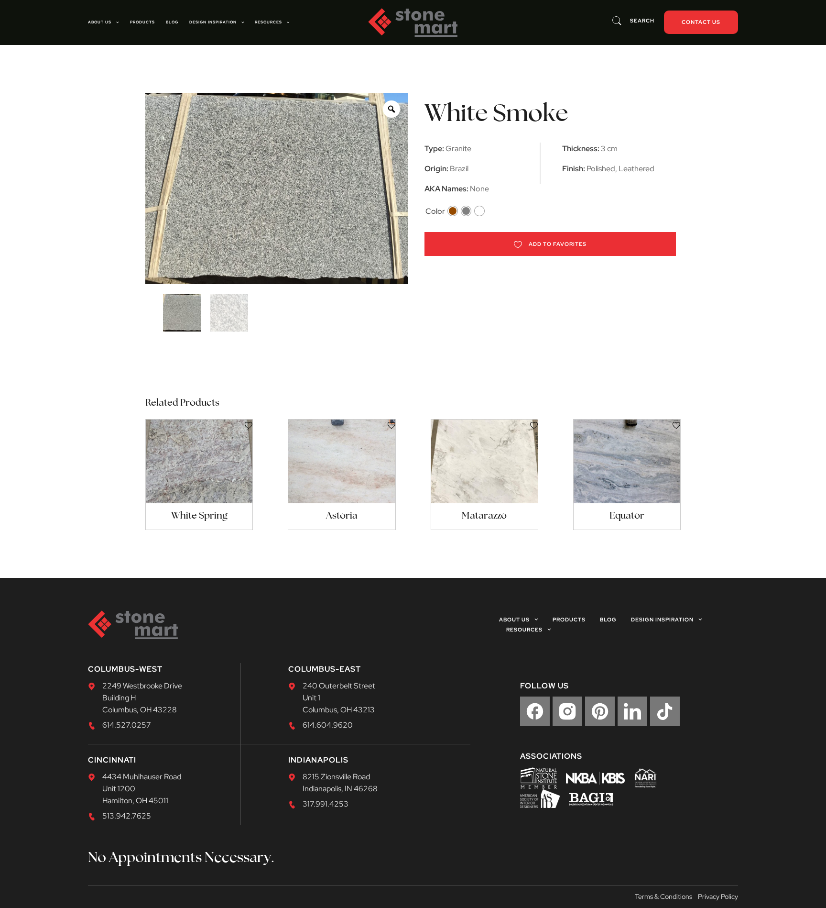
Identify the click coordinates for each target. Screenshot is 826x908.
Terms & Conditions (663, 896)
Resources (268, 22)
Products (142, 22)
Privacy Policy (718, 896)
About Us (99, 22)
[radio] (452, 211)
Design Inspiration (213, 22)
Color (435, 211)
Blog (172, 22)
